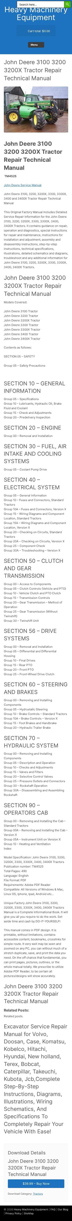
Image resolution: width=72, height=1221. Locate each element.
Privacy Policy (13, 1213)
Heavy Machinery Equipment (36, 13)
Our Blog (63, 1209)
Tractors (38, 1193)
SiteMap (29, 1213)
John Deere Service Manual (22, 185)
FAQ (52, 1209)
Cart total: (38, 31)
